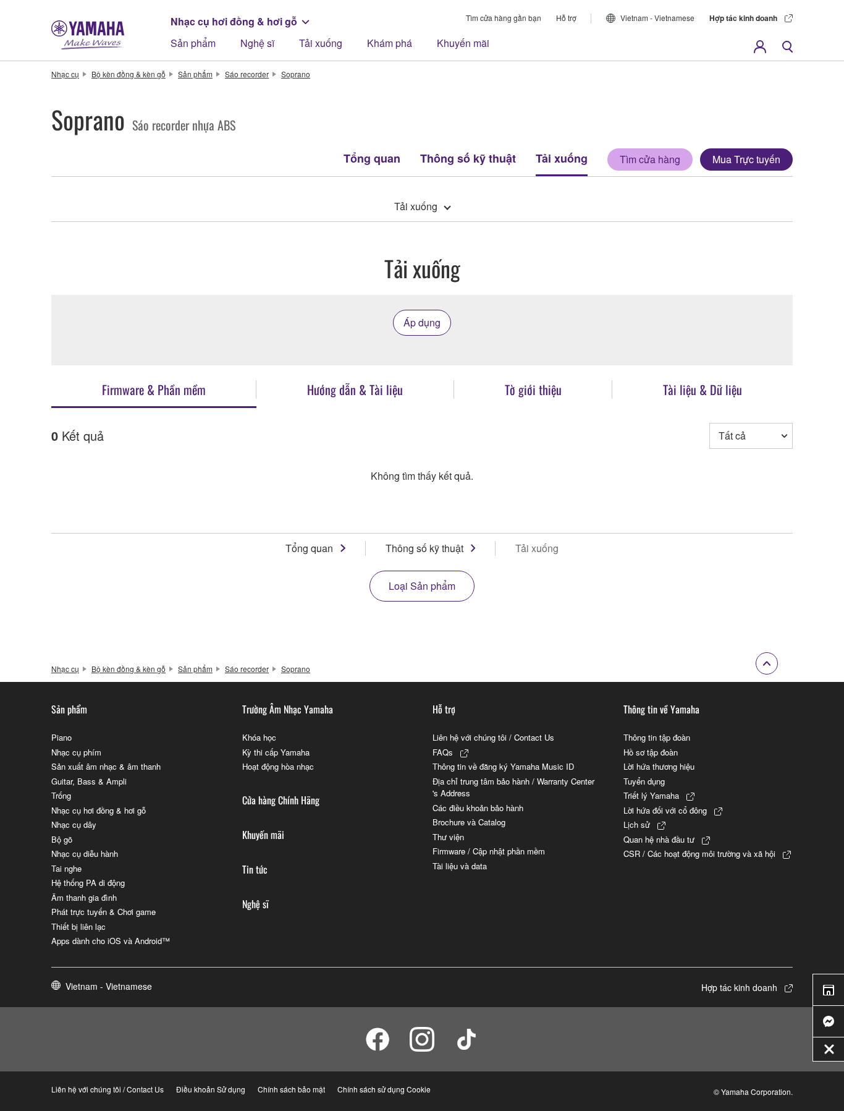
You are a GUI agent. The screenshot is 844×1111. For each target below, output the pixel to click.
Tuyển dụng (644, 781)
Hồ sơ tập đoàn (650, 752)
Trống (61, 795)
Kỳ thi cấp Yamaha (276, 752)
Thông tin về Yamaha (661, 709)
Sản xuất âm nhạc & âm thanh (106, 766)
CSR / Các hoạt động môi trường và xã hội (699, 853)
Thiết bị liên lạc (78, 926)
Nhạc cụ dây (73, 824)
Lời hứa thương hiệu (658, 766)
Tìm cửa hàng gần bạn (503, 17)
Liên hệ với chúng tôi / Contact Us (493, 737)
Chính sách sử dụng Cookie (384, 1089)
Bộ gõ (61, 839)
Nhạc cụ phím (76, 752)
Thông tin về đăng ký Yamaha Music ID (503, 766)
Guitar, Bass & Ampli (89, 781)
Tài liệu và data (460, 866)
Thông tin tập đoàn (656, 737)
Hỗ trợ (566, 17)
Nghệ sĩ (257, 43)
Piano (61, 737)
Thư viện (448, 837)
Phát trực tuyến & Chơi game (103, 911)
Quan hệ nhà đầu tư (658, 839)
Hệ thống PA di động (88, 882)
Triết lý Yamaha (651, 795)
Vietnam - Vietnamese (657, 17)
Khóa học (259, 737)
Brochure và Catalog (469, 822)
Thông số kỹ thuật (468, 158)
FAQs (443, 752)
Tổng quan (372, 158)
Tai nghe (66, 868)
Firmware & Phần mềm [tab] (154, 389)
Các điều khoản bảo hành (478, 808)
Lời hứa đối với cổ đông (665, 810)
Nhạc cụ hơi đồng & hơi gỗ (234, 21)
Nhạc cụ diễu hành (84, 853)
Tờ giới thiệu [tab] (533, 389)
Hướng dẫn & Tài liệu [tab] (355, 389)
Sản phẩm (193, 43)
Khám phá (389, 43)
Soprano (295, 74)
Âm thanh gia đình (84, 897)
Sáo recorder (247, 74)
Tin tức (255, 869)
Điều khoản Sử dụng (210, 1089)
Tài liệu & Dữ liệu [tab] (702, 389)
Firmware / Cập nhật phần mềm (489, 851)
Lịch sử (636, 824)
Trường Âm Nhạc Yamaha (287, 709)
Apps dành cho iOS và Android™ (110, 941)
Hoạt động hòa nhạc (278, 766)
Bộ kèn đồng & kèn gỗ (128, 74)
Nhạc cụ (65, 74)
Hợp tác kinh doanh (743, 17)
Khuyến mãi (463, 43)
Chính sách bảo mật (291, 1089)
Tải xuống (320, 43)
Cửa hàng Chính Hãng (280, 800)
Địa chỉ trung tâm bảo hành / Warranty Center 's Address (513, 787)
